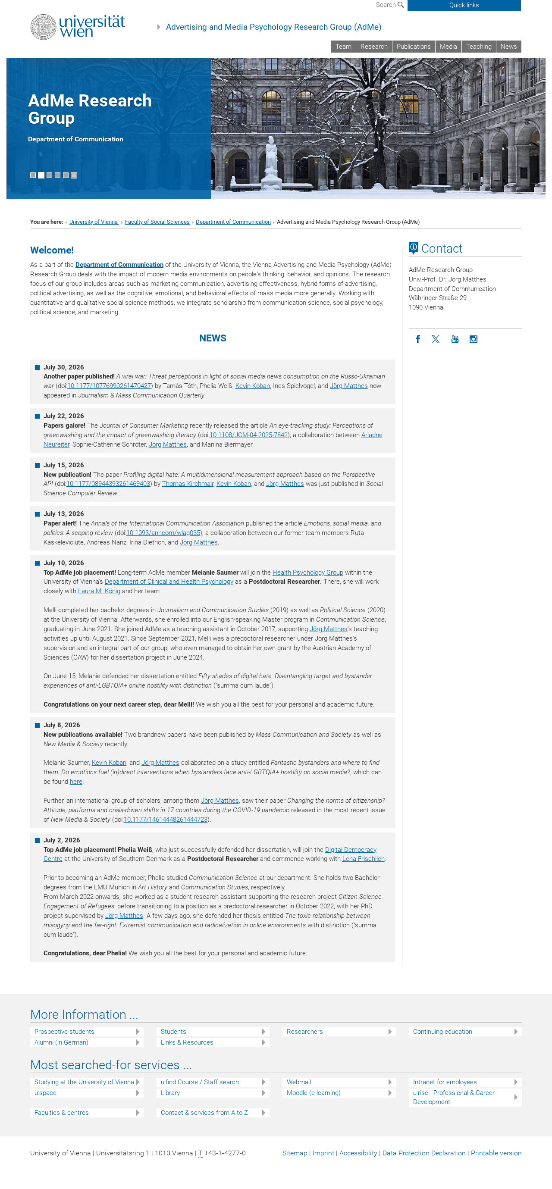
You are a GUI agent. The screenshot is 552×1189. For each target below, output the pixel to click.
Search (387, 5)
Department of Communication (233, 222)
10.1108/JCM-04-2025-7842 (249, 435)
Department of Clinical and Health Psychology (169, 581)
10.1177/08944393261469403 (108, 484)
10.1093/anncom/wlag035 (163, 533)
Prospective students (64, 1032)
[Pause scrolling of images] (74, 175)
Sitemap (294, 1153)
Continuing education (442, 1032)
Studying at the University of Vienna (84, 1082)
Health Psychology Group (308, 572)
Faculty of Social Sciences (157, 222)
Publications (414, 46)
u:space (45, 1093)
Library (170, 1093)
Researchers (305, 1032)
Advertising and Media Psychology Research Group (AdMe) (274, 27)
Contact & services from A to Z (204, 1113)
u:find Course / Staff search (200, 1082)
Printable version (496, 1153)
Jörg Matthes (349, 386)
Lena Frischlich (363, 859)
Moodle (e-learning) (314, 1093)
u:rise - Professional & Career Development (454, 1097)
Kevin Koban (252, 386)
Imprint (323, 1153)
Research (374, 46)
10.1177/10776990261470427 (109, 386)
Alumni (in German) (61, 1042)
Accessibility (358, 1153)
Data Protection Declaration (424, 1153)
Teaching (479, 46)
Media (448, 46)
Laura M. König (99, 591)
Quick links (464, 5)
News (509, 46)
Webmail (299, 1082)
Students (173, 1032)
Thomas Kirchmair (187, 484)
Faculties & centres (61, 1113)
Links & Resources (187, 1042)
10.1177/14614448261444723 (165, 819)
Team (343, 46)
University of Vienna (94, 222)
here (76, 781)
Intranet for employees (445, 1082)
